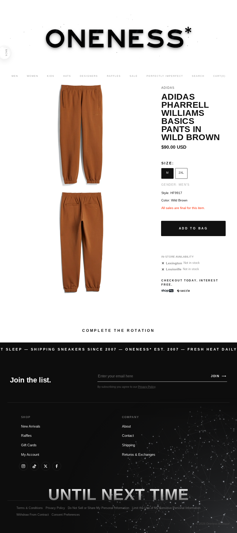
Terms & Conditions (29, 508)
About (126, 426)
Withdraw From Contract (32, 514)
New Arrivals (30, 426)
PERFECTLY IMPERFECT (165, 76)
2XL (181, 172)
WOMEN (32, 76)
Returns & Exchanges (138, 454)
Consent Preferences (66, 514)
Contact (128, 435)
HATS (67, 76)
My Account (30, 454)
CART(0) (219, 76)
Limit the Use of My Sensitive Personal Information (166, 508)
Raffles (26, 435)
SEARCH (198, 76)
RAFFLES (114, 76)
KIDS (50, 76)
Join (219, 376)
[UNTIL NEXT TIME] (169, 494)
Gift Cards (29, 445)
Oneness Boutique (218, 523)
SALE (134, 76)
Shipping (128, 445)
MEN (15, 76)
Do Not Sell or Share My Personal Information (98, 508)
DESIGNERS (89, 76)
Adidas (168, 87)
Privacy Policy (146, 386)
